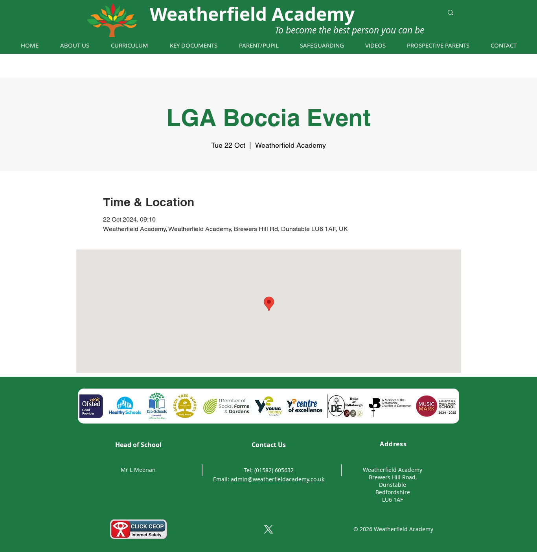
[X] (268, 529)
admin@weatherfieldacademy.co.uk (277, 479)
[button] (74, 45)
